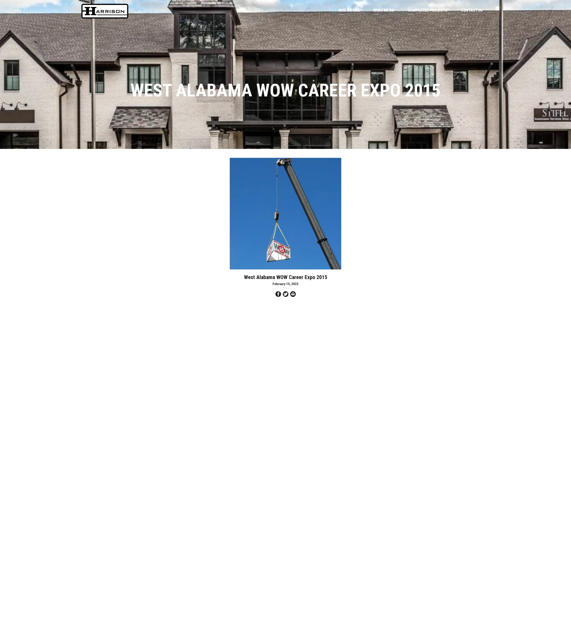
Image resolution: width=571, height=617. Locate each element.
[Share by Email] (293, 295)
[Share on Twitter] (285, 295)
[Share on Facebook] (278, 295)
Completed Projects (427, 10)
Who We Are (349, 10)
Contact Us (472, 10)
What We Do (383, 10)
